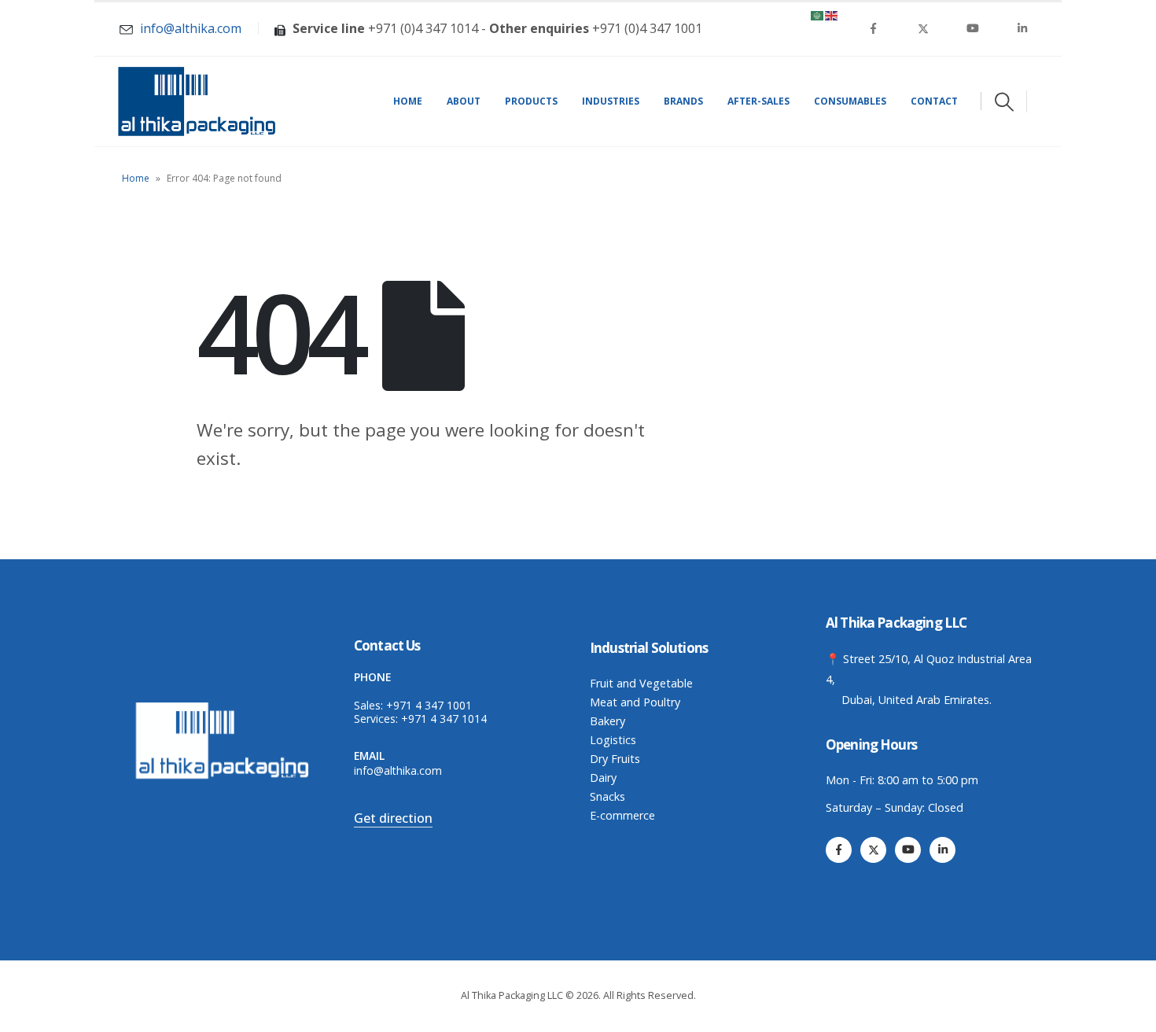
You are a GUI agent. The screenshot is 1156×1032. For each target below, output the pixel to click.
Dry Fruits (615, 758)
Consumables (850, 101)
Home (407, 101)
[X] (923, 28)
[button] (1003, 101)
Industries (610, 101)
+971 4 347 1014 (444, 718)
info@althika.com (398, 770)
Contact (934, 101)
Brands (683, 101)
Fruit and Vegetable (641, 683)
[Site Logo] (196, 101)
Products (531, 101)
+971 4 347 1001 (429, 705)
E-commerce (622, 815)
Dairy (603, 777)
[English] (832, 14)
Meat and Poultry (635, 702)
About (463, 101)
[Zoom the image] (224, 705)
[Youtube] (973, 28)
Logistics (613, 739)
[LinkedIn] (1022, 28)
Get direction (393, 818)
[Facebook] (874, 28)
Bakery (607, 720)
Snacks (607, 796)
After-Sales (758, 101)
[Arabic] (818, 14)
